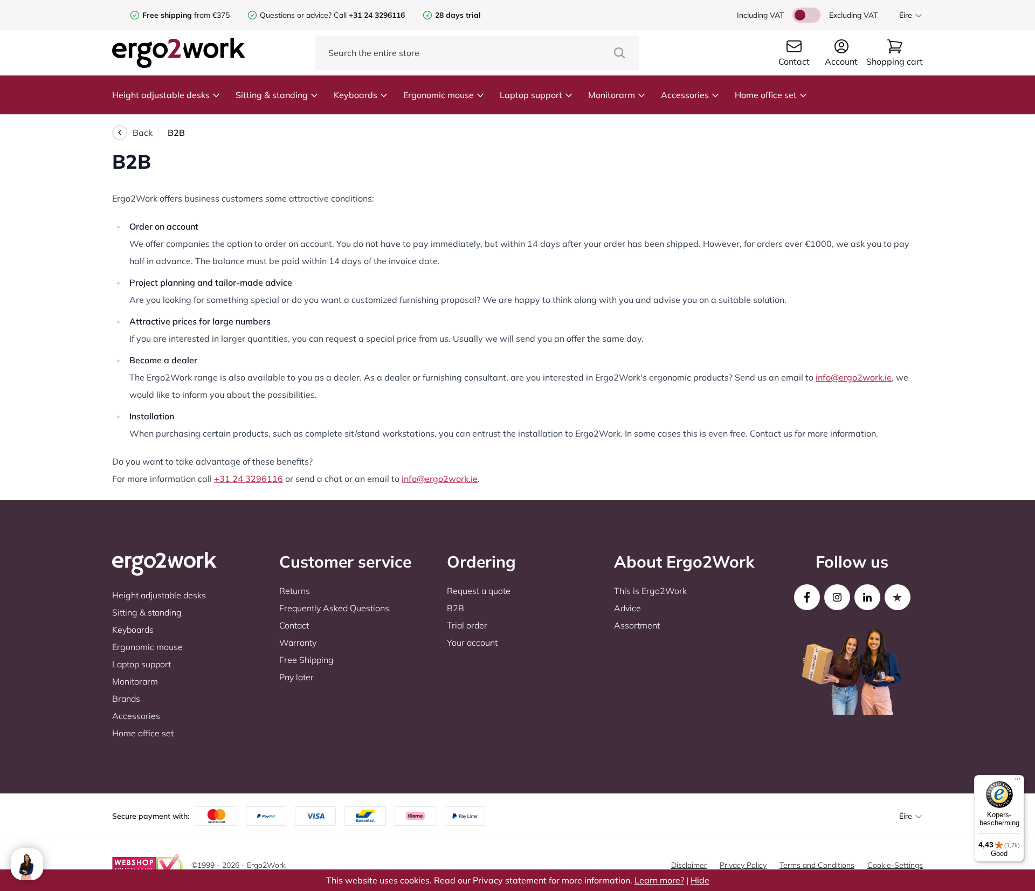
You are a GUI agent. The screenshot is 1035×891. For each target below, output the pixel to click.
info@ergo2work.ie (854, 377)
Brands (126, 698)
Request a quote (478, 590)
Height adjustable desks (161, 94)
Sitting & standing (272, 94)
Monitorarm (611, 94)
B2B (455, 608)
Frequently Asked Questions (334, 608)
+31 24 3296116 (248, 478)
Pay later (296, 677)
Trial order (467, 625)
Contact (294, 625)
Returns (294, 590)
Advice (627, 608)
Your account (472, 642)
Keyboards (355, 94)
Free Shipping (306, 659)
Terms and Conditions (816, 865)
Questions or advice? (296, 15)
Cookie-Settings (895, 865)
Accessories (685, 94)
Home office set (766, 94)
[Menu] (1017, 781)
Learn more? (659, 880)
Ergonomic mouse (438, 94)
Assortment (637, 625)
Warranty (297, 642)
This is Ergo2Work (650, 590)
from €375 (186, 15)
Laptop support (531, 94)
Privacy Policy (743, 865)
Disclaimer (689, 865)
